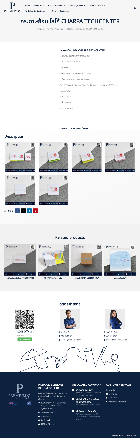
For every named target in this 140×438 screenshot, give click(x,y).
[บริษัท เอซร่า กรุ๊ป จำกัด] (73, 411)
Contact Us (64, 11)
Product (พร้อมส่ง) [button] (76, 5)
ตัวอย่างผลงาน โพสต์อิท (63, 29)
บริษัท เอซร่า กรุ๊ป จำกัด (86, 411)
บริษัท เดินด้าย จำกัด (84, 390)
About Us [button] (38, 5)
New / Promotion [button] (55, 5)
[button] (43, 5)
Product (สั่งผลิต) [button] (96, 5)
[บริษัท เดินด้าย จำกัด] (73, 390)
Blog (54, 11)
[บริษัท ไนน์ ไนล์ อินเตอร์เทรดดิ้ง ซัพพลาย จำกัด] (73, 399)
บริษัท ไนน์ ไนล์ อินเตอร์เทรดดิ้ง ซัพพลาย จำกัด (88, 401)
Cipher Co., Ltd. (131, 435)
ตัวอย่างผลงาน (48, 29)
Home (27, 5)
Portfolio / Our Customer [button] (35, 11)
